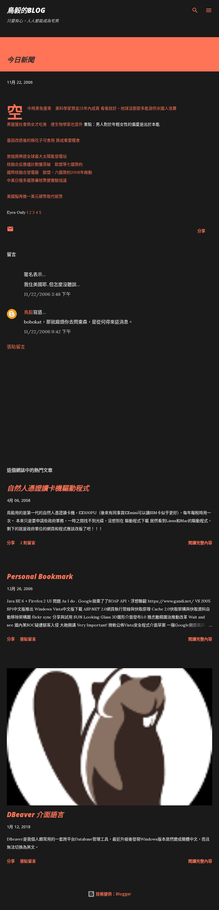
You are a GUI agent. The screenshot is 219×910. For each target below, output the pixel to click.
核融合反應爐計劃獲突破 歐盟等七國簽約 (45, 164)
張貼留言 (16, 347)
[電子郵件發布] (10, 231)
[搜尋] (195, 10)
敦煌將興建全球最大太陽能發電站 (37, 156)
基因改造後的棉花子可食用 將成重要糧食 (43, 140)
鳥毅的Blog (26, 10)
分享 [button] (201, 231)
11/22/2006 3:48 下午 (47, 294)
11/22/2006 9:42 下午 (47, 331)
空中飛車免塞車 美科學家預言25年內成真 (63, 108)
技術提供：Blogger (113, 894)
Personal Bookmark (40, 576)
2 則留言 (27, 542)
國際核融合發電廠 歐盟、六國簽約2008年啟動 (49, 172)
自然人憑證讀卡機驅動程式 (48, 488)
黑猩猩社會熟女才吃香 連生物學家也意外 (45, 124)
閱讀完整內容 (200, 542)
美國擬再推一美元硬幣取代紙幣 (35, 196)
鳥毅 (28, 312)
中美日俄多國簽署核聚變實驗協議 (37, 180)
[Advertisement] (109, 408)
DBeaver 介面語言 (35, 814)
